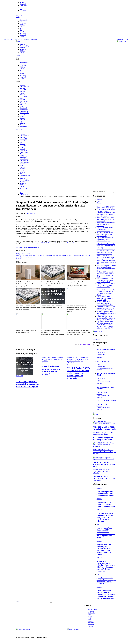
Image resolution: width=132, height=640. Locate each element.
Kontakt (22, 36)
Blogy (21, 28)
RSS (21, 30)
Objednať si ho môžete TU (48, 243)
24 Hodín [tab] (99, 199)
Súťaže (22, 26)
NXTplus (22, 25)
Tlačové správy (24, 103)
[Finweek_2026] (98, 414)
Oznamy (22, 114)
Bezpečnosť (23, 108)
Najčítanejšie (23, 188)
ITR (21, 9)
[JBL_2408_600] (98, 331)
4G (17, 258)
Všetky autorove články (23, 254)
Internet (22, 106)
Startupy (22, 116)
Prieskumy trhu (24, 111)
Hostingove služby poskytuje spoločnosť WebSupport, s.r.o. (84, 632)
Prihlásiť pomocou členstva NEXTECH (27, 247)
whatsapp (28, 213)
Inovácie (22, 119)
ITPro (21, 98)
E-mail (33, 213)
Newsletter (23, 10)
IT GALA (23, 21)
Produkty (22, 118)
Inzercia (22, 31)
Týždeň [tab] (99, 201)
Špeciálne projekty (25, 101)
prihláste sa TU (70, 243)
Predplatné (23, 4)
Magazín (22, 44)
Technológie (23, 96)
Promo (22, 121)
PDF (21, 7)
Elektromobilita (24, 5)
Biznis (21, 104)
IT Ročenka (23, 23)
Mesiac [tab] (99, 203)
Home (21, 193)
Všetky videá (96, 339)
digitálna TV (22, 258)
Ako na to (22, 99)
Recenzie (22, 47)
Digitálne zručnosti (25, 126)
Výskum (22, 94)
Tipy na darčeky (24, 46)
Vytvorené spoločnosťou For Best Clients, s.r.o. (29, 632)
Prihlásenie (19, 15)
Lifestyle (22, 123)
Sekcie (18, 55)
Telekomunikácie (24, 113)
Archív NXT (23, 49)
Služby (18, 17)
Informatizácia (24, 109)
